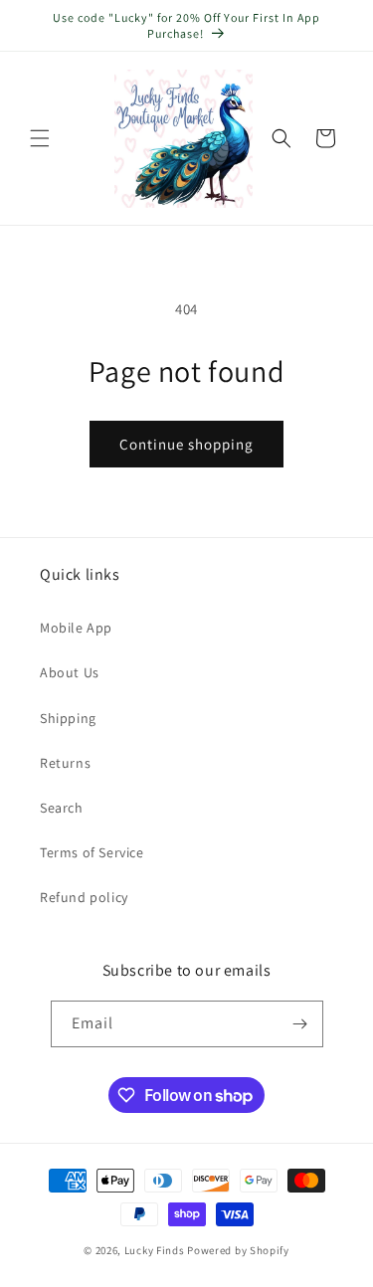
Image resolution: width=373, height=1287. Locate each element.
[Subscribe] (300, 1024)
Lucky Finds (154, 1250)
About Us (69, 672)
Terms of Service (92, 852)
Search (62, 808)
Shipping (68, 718)
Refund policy (84, 897)
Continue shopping (186, 444)
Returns (65, 763)
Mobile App (76, 628)
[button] (40, 138)
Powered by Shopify (238, 1250)
